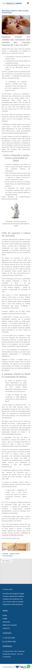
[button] (27, 3)
